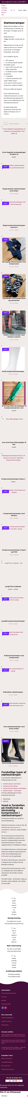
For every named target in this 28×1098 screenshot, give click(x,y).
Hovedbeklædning (6, 1062)
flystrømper (5, 856)
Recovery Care (5, 1066)
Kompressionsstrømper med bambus (14, 788)
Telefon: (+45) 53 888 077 (19, 2)
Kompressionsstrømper (10, 786)
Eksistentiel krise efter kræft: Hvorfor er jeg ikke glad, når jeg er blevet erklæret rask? (13, 1042)
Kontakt (3, 1000)
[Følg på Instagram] (5, 1007)
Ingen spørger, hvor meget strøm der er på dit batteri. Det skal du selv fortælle (13, 1035)
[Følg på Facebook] (2, 1007)
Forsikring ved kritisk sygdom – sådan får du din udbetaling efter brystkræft (13, 1048)
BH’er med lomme (6, 1058)
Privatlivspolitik (6, 1004)
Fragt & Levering (6, 1021)
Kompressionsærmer (7, 1069)
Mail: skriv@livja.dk (7, 2)
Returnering (4, 1025)
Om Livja (3, 997)
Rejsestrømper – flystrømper (12, 791)
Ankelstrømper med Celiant (12, 784)
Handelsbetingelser (7, 1018)
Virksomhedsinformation (8, 993)
